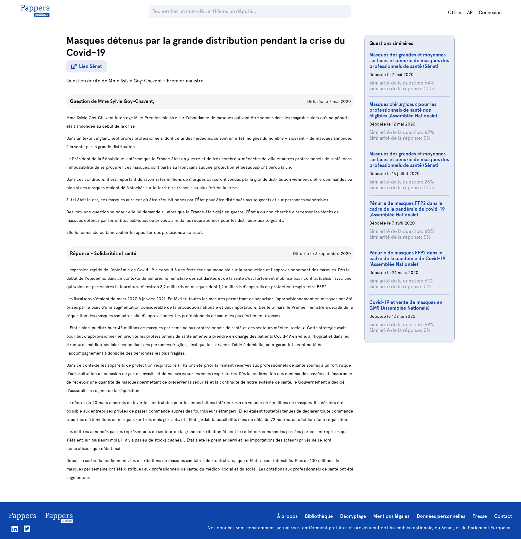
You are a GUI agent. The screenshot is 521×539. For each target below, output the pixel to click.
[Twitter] (27, 529)
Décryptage (353, 516)
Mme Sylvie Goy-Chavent (135, 81)
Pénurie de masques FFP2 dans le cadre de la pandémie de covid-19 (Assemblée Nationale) (407, 209)
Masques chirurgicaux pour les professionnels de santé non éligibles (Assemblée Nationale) (403, 110)
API (470, 12)
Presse (479, 516)
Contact (503, 516)
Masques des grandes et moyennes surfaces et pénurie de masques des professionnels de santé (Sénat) (409, 60)
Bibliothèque (319, 516)
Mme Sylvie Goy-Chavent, (126, 101)
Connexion (490, 12)
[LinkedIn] (14, 529)
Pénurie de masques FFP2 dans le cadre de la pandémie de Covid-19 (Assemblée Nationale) (407, 258)
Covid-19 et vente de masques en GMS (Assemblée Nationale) (405, 305)
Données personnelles (441, 516)
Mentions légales (391, 516)
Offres (455, 12)
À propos (287, 516)
